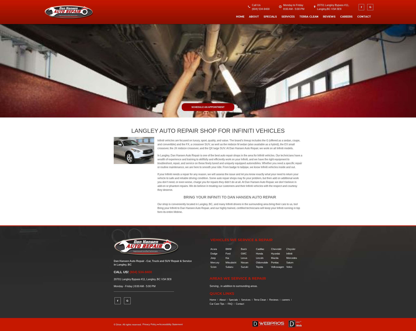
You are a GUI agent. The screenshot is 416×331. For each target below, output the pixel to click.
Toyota (259, 267)
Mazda (274, 258)
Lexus (244, 258)
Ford (228, 253)
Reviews (329, 16)
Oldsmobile (262, 262)
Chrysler (290, 249)
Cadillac (260, 249)
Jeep (213, 258)
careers (346, 16)
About (254, 16)
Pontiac (275, 262)
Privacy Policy (150, 324)
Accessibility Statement (171, 324)
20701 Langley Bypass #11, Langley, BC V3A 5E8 (142, 279)
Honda (259, 253)
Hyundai (275, 253)
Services (288, 16)
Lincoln (259, 258)
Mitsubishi (231, 262)
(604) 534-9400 (261, 9)
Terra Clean (308, 16)
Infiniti (289, 253)
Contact (364, 16)
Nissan (244, 262)
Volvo (289, 267)
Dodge (213, 253)
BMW (229, 249)
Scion (213, 267)
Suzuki (244, 267)
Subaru (229, 267)
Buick (244, 249)
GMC (244, 253)
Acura (213, 249)
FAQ (230, 303)
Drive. (119, 324)
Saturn (289, 262)
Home (240, 16)
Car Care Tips (217, 303)
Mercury (214, 262)
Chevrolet (276, 249)
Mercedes (291, 258)
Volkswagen (277, 267)
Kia (227, 258)
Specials (270, 16)
